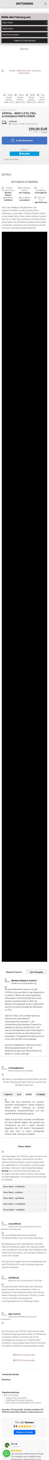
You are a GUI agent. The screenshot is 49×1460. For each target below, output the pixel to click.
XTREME (41, 1094)
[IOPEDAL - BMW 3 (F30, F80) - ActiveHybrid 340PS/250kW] (24, 72)
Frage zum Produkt (11, 159)
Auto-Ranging (36, 972)
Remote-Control (13, 972)
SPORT (28, 1094)
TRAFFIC (8, 1094)
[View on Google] (7, 1445)
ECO (19, 1094)
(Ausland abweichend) (31, 124)
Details (6, 174)
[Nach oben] (42, 1456)
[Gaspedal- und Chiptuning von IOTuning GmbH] (24, 3)
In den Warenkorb (24, 140)
